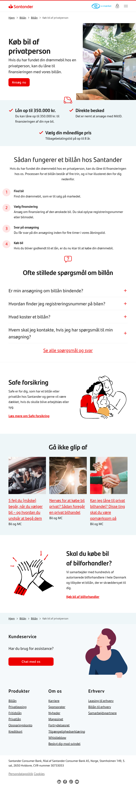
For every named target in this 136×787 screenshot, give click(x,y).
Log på (117, 6)
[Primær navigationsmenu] (126, 6)
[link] (11, 6)
